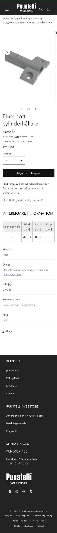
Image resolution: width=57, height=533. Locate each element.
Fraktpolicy (42, 526)
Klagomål (11, 431)
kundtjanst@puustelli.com (21, 459)
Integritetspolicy (22, 515)
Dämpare (19, 22)
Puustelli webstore (27, 511)
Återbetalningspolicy (42, 515)
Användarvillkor (20, 520)
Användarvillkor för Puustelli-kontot (25, 415)
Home (6, 18)
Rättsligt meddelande (23, 526)
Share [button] (9, 331)
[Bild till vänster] (21, 109)
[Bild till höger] (35, 109)
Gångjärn (8, 22)
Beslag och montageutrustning (26, 18)
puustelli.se (12, 370)
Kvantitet (7, 153)
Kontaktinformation (39, 520)
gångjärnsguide (12, 274)
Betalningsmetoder (16, 423)
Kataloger (11, 386)
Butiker (10, 393)
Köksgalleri (12, 378)
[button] (7, 9)
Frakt (17, 136)
